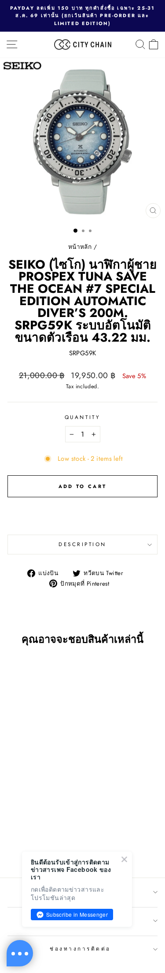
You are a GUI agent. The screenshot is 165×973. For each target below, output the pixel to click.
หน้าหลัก (80, 246)
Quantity (82, 417)
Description (82, 544)
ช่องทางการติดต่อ (80, 948)
